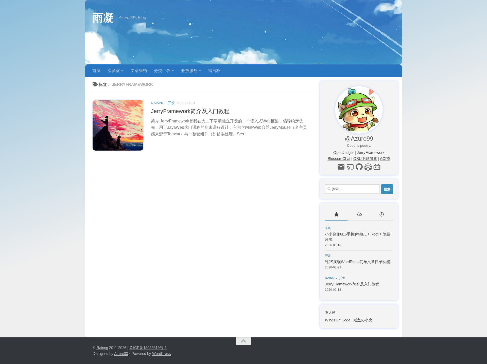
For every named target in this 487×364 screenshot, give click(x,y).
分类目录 (162, 70)
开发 (171, 103)
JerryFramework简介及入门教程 (190, 111)
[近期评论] (358, 215)
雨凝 (103, 18)
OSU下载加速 (365, 158)
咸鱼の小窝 (362, 320)
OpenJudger (343, 152)
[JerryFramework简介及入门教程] (118, 125)
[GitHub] (359, 167)
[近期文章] (381, 215)
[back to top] (243, 341)
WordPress (161, 353)
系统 (328, 228)
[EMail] (340, 167)
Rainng (158, 103)
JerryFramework (371, 152)
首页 (96, 70)
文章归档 (139, 70)
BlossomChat (339, 158)
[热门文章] (336, 215)
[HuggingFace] (368, 167)
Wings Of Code (337, 320)
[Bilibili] (377, 167)
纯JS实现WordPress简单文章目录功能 (357, 262)
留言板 (214, 70)
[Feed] (349, 167)
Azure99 (121, 353)
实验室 (114, 70)
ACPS (385, 158)
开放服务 (189, 70)
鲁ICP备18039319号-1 (148, 347)
